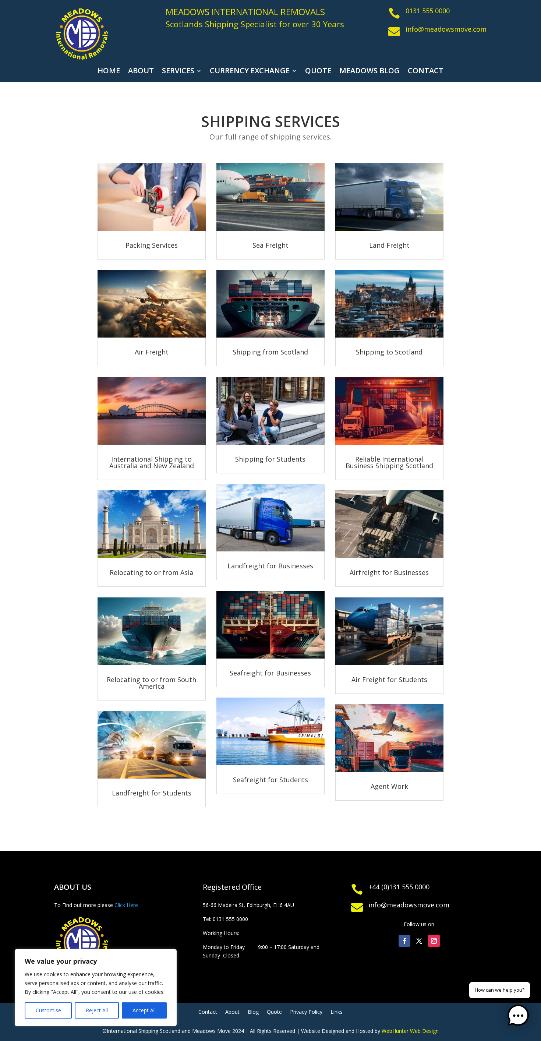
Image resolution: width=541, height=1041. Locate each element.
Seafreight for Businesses (270, 672)
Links (336, 1012)
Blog (253, 1012)
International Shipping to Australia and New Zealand (151, 462)
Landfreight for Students (151, 792)
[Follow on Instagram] (434, 941)
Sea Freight (270, 245)
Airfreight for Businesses (389, 572)
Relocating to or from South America (151, 683)
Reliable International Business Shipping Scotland (389, 462)
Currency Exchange (250, 71)
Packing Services (151, 245)
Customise (48, 1010)
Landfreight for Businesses (270, 565)
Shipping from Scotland (270, 351)
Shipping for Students (270, 459)
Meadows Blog (369, 71)
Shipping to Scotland (389, 351)
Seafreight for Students (270, 779)
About (141, 71)
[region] (96, 987)
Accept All (144, 1010)
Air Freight (152, 351)
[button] (518, 1017)
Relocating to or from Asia (151, 572)
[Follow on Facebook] (404, 941)
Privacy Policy (306, 1012)
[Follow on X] (419, 941)
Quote (318, 71)
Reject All (97, 1010)
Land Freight (389, 245)
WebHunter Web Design (410, 1030)
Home (109, 71)
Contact (425, 71)
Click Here (126, 904)
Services (178, 71)
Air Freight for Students (389, 679)
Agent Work (389, 786)
